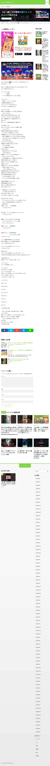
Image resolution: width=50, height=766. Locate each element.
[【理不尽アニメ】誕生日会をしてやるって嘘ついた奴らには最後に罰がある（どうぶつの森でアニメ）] (39, 67)
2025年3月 (38, 535)
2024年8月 (38, 559)
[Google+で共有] (17, 330)
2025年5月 (38, 529)
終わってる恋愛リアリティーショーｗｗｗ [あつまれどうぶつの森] (8, 452)
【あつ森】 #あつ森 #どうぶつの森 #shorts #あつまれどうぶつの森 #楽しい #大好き (8, 484)
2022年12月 (38, 627)
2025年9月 (38, 515)
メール (2, 394)
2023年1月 (38, 623)
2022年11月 (38, 630)
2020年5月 (38, 731)
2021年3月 (38, 698)
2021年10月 (38, 674)
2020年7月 (38, 725)
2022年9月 (38, 637)
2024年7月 (38, 563)
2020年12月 (38, 708)
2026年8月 (38, 478)
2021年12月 (38, 667)
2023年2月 (38, 620)
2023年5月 (38, 610)
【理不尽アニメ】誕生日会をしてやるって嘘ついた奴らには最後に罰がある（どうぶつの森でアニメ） (45, 68)
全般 (9, 18)
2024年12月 (38, 546)
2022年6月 (38, 647)
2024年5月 (38, 569)
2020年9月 (38, 718)
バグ (37, 742)
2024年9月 (38, 556)
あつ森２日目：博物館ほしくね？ (45, 33)
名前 (2, 389)
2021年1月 (38, 704)
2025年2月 (38, 539)
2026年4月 (38, 492)
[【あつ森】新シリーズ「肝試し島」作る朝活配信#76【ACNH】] (4, 352)
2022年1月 (38, 664)
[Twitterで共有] (11, 330)
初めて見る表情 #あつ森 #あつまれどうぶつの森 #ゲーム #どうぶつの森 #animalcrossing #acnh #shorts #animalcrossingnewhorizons (9, 431)
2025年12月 (38, 505)
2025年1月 (38, 542)
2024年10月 (38, 552)
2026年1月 (38, 502)
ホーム (2, 6)
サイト (2, 399)
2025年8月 (38, 519)
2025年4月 (38, 532)
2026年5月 (38, 488)
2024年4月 (38, 573)
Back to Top (25, 465)
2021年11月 (38, 671)
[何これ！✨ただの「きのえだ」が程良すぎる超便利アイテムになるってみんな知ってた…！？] (4, 345)
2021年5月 (38, 691)
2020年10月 (38, 715)
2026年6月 (38, 485)
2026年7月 (38, 481)
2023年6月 (38, 606)
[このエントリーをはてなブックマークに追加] (24, 330)
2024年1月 (38, 583)
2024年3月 (38, 576)
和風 (37, 752)
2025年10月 (38, 512)
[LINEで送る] (30, 330)
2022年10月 (38, 633)
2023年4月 (38, 613)
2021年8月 (38, 681)
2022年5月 (38, 650)
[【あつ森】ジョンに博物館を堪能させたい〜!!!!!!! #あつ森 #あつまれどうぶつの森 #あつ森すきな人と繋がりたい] (39, 41)
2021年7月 (38, 684)
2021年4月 (38, 694)
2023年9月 (38, 596)
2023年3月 (38, 617)
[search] (48, 471)
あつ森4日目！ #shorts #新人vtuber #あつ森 (25, 451)
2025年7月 (38, 522)
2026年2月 (38, 498)
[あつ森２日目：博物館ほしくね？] (39, 34)
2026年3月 (38, 495)
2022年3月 (38, 657)
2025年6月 (38, 525)
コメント (3, 376)
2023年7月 (38, 603)
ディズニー (38, 738)
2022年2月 (38, 660)
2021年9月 (38, 677)
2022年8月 (38, 640)
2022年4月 (38, 654)
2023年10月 (38, 593)
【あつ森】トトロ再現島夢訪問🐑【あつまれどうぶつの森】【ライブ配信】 (45, 77)
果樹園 (37, 755)
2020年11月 (38, 711)
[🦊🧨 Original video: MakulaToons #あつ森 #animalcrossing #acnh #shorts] (4, 361)
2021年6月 (38, 688)
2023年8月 (38, 600)
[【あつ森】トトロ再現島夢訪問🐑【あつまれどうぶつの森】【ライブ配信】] (39, 77)
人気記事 (8, 6)
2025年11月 (38, 508)
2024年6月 (38, 566)
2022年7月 (38, 644)
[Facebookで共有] (4, 330)
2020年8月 (38, 721)
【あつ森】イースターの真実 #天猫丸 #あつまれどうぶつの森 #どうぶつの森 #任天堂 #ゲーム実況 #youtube (41, 454)
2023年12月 (38, 586)
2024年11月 (38, 549)
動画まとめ (11, 763)
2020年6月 (38, 728)
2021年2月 (38, 701)
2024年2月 (38, 579)
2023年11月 (38, 590)
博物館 (37, 749)
